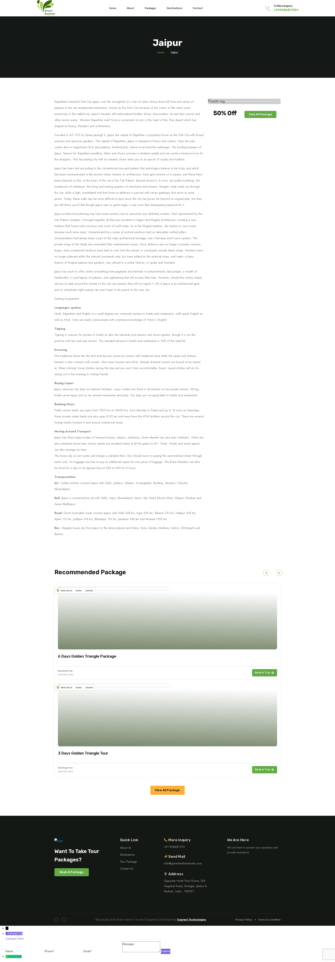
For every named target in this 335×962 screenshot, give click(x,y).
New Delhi (66, 590)
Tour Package (128, 862)
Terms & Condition (269, 920)
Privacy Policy (243, 920)
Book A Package (72, 872)
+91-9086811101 (174, 847)
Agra (79, 590)
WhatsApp (15, 956)
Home (112, 8)
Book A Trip (262, 672)
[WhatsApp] (7, 956)
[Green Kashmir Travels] (46, 8)
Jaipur (89, 590)
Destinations (174, 8)
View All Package (260, 114)
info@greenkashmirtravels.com (183, 863)
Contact (198, 8)
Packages (150, 8)
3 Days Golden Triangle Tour (83, 753)
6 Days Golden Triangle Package (87, 656)
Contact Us (126, 869)
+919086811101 (286, 10)
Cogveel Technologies (191, 919)
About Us (125, 848)
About (130, 8)
